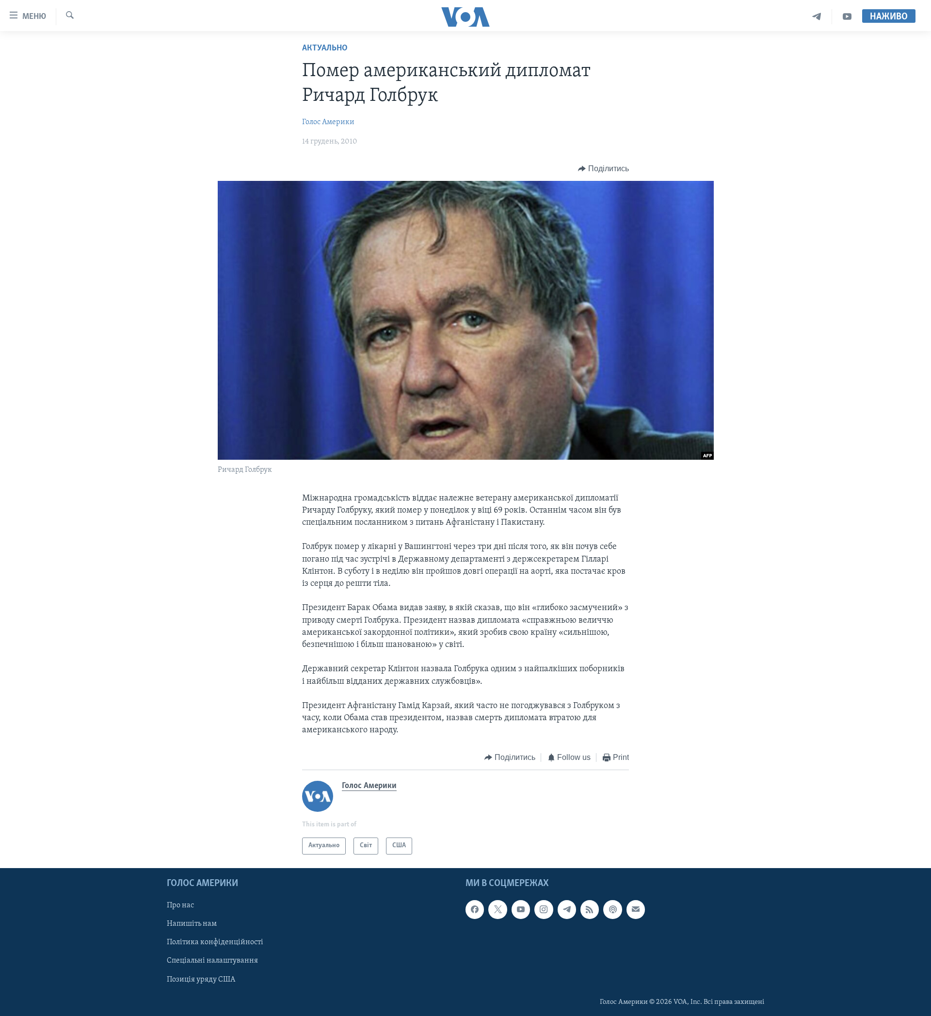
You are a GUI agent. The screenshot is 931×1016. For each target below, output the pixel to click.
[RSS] (589, 909)
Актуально (325, 48)
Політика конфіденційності (215, 942)
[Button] (603, 168)
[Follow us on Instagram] (543, 909)
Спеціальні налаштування (212, 961)
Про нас (180, 905)
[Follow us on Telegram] (567, 909)
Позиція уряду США (201, 979)
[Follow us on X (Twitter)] (497, 909)
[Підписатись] (635, 909)
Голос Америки (328, 122)
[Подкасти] (612, 909)
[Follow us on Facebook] (475, 909)
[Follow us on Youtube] (521, 909)
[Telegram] (817, 16)
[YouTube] (847, 16)
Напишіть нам (192, 924)
